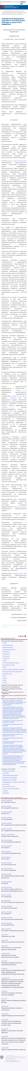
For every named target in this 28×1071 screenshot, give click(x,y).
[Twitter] (22, 635)
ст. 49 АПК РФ (4, 1036)
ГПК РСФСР (5, 773)
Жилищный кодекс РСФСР (9, 777)
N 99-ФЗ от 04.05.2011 (6, 874)
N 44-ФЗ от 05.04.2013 (6, 911)
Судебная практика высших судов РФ (12, 685)
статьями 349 (15, 398)
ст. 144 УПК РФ (4, 1006)
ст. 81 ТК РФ (4, 961)
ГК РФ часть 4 (6, 658)
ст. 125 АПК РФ (4, 1047)
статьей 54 (13, 401)
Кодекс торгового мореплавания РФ (12, 671)
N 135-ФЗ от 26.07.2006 (6, 868)
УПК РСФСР (5, 793)
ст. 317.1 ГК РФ (4, 940)
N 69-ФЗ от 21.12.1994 (6, 806)
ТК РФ (4, 676)
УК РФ (4, 680)
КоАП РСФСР (5, 784)
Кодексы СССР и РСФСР (8, 769)
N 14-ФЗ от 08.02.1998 (6, 881)
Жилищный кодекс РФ (8, 665)
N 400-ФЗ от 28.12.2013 (6, 800)
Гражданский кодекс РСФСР (10, 775)
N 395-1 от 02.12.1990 (6, 928)
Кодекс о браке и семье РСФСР (10, 788)
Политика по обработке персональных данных (13, 1061)
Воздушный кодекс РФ (8, 649)
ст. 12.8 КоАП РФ (5, 978)
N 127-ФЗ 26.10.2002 (5, 900)
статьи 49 (15, 374)
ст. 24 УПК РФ (4, 1019)
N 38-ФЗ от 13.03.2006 (6, 845)
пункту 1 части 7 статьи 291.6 (17, 161)
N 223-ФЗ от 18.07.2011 (6, 887)
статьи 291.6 (7, 528)
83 (20, 396)
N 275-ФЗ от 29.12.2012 (6, 828)
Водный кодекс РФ (7, 647)
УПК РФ (4, 682)
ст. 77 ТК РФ (4, 998)
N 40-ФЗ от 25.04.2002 (6, 811)
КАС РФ (4, 667)
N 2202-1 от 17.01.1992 (6, 894)
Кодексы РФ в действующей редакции (12, 641)
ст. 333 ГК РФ (4, 934)
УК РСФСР (5, 790)
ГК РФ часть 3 (6, 656)
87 (25, 396)
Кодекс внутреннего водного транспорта (13, 669)
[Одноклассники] (24, 635)
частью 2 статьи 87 (20, 507)
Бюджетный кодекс (7, 645)
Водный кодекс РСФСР (8, 771)
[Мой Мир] (25, 635)
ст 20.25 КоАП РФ (5, 953)
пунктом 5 (8, 407)
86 (23, 396)
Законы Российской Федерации (11, 687)
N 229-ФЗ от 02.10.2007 (6, 917)
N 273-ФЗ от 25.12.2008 (6, 840)
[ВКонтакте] (20, 635)
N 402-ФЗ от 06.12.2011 (6, 862)
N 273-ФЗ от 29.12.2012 (6, 817)
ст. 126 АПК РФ (4, 1028)
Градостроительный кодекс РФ (10, 662)
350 (25, 398)
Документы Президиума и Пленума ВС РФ (13, 698)
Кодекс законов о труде (8, 786)
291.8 (24, 573)
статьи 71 (21, 390)
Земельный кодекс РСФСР (9, 779)
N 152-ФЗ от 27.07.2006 (6, 906)
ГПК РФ (4, 660)
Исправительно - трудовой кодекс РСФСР (13, 782)
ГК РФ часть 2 (6, 654)
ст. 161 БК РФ (4, 991)
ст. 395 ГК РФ (4, 945)
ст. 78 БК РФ (4, 968)
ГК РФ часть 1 (6, 651)
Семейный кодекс (7, 673)
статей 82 (15, 396)
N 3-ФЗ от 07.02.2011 (6, 857)
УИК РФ (4, 678)
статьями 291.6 (17, 573)
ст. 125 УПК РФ (4, 1013)
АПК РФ (4, 643)
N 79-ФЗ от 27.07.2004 (6, 823)
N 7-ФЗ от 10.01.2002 (6, 851)
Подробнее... (23, 766)
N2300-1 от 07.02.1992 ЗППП (7, 834)
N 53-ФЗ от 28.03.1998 (6, 923)
